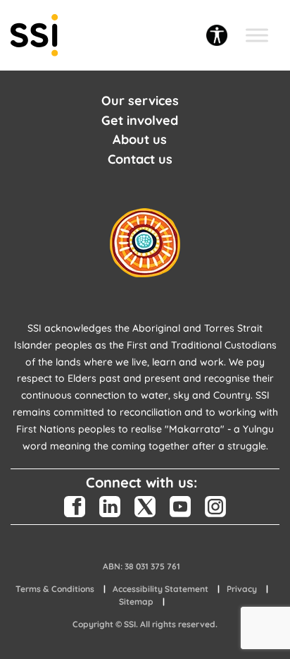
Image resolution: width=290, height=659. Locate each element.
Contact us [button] (140, 159)
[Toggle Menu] (257, 35)
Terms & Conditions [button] (54, 589)
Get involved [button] (139, 120)
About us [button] (140, 139)
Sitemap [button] (136, 601)
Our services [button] (140, 100)
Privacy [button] (242, 589)
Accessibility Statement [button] (160, 589)
